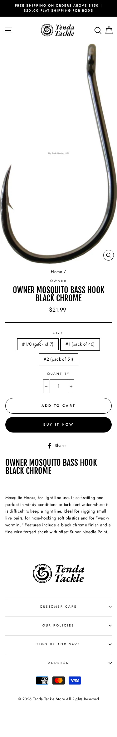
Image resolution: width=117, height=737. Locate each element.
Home (56, 271)
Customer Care (58, 606)
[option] (58, 8)
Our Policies (58, 625)
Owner (58, 280)
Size (58, 333)
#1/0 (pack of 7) (37, 344)
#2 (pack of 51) (58, 359)
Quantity (58, 373)
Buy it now (58, 424)
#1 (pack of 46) (80, 344)
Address (58, 662)
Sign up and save (59, 644)
